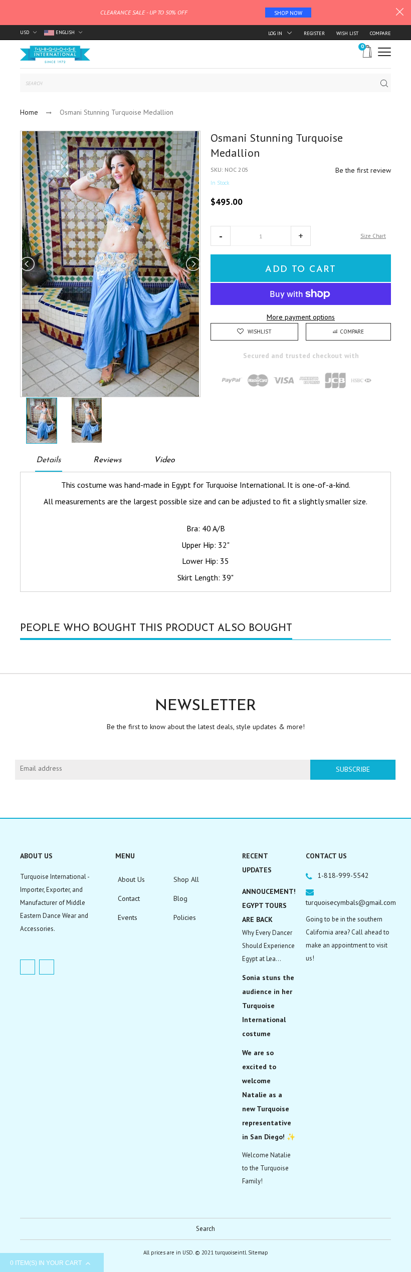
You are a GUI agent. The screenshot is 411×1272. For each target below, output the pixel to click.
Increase (301, 236)
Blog (180, 898)
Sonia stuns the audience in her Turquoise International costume (268, 1005)
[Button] (384, 52)
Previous (28, 264)
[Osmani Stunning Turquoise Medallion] (41, 420)
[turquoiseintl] (55, 54)
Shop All (186, 879)
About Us (131, 879)
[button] (221, 236)
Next (192, 264)
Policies (184, 917)
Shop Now (288, 13)
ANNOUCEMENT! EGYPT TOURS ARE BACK (269, 905)
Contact (129, 898)
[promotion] (399, 13)
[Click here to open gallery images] (192, 144)
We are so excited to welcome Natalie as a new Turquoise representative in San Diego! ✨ (268, 1094)
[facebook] (27, 967)
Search (205, 1228)
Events (127, 917)
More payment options (301, 317)
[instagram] (46, 967)
